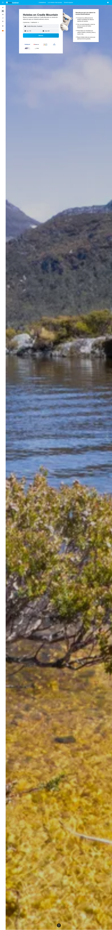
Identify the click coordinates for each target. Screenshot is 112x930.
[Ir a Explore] (3, 21)
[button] (3, 2)
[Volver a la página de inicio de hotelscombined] (12, 2)
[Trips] (3, 26)
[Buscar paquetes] (3, 18)
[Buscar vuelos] (3, 7)
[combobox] (31, 22)
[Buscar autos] (3, 14)
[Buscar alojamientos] (3, 11)
